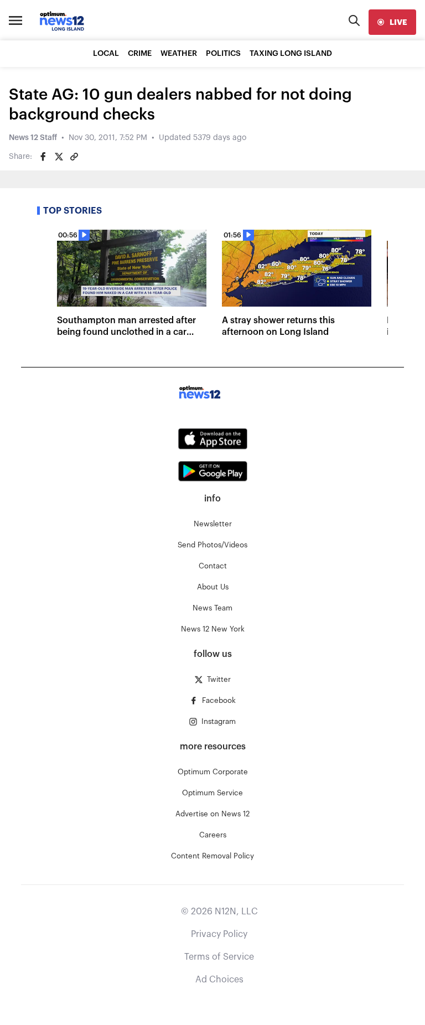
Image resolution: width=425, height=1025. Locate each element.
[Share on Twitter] (58, 156)
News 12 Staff (33, 138)
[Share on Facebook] (43, 156)
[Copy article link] (74, 156)
